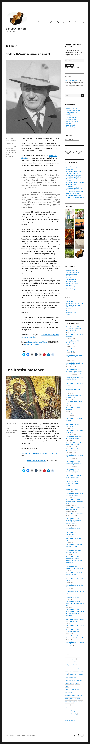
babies (75, 662)
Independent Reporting (73, 110)
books (73, 665)
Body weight (69, 186)
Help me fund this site (71, 80)
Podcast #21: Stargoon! (72, 597)
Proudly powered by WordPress (26, 735)
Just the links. (70, 301)
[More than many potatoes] (69, 254)
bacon (80, 662)
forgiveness (9, 430)
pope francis (68, 701)
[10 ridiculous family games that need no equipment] (69, 214)
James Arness (10, 147)
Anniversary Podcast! (72, 489)
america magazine (70, 658)
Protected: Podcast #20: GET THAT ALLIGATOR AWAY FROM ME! (75, 603)
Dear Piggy (69, 166)
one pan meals (69, 692)
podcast (68, 116)
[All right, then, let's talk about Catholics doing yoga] (79, 224)
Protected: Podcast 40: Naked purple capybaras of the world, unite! (75, 501)
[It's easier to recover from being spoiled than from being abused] (79, 244)
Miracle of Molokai (11, 152)
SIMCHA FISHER (16, 28)
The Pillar (69, 123)
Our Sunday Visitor (11, 140)
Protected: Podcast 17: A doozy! (74, 625)
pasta (66, 698)
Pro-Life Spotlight (71, 118)
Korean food (72, 677)
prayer (80, 701)
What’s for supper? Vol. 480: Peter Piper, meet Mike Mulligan (74, 179)
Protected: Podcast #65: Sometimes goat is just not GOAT (73, 343)
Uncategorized (70, 125)
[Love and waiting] (69, 244)
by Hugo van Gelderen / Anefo (36, 342)
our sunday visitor (70, 695)
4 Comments (9, 436)
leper (11, 148)
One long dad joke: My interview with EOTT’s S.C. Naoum (73, 483)
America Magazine (71, 108)
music (67, 686)
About (67, 310)
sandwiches (79, 708)
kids (66, 677)
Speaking (60, 22)
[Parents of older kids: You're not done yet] (79, 214)
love (66, 680)
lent (79, 677)
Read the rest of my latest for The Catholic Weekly (39, 453)
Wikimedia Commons (31, 344)
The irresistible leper (25, 370)
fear (12, 143)
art (78, 658)
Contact (69, 22)
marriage (72, 680)
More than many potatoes (73, 175)
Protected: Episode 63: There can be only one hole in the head (74, 357)
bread (78, 665)
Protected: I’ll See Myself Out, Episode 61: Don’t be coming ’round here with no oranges (74, 371)
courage (8, 143)
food (66, 674)
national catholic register (72, 689)
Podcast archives (71, 312)
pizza (71, 698)
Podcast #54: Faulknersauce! (74, 414)
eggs (81, 671)
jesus (7, 432)
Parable (68, 114)
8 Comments (9, 156)
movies (77, 683)
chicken (67, 668)
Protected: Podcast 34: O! (73, 528)
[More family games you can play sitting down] (79, 254)
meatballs (79, 680)
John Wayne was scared (28, 54)
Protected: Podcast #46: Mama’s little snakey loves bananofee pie (73, 463)
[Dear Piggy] (69, 224)
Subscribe (69, 65)
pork (75, 701)
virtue (7, 154)
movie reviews (69, 683)
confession (9, 428)
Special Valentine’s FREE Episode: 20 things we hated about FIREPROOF (74, 328)
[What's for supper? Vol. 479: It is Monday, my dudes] (79, 234)
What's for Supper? (71, 127)
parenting (79, 695)
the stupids (68, 717)
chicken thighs (76, 668)
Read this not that (71, 119)
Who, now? (42, 22)
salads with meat (70, 708)
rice (72, 704)
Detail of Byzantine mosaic (36, 460)
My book (52, 22)
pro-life (67, 704)
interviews (80, 674)
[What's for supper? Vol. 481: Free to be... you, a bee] (69, 234)
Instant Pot (73, 674)
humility (8, 145)
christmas (68, 671)
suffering (72, 711)
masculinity (14, 150)
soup (66, 711)
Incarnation (14, 145)
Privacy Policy (79, 22)
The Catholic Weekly (11, 426)
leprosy (8, 150)
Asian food (68, 662)
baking (67, 665)
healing (15, 430)
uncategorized (77, 717)
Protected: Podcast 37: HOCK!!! (74, 514)
